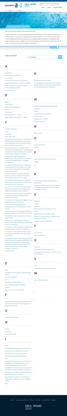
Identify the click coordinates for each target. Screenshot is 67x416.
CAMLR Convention (11, 129)
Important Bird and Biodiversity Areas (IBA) (17, 348)
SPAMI (36, 211)
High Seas (8, 331)
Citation (31, 400)
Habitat (7, 329)
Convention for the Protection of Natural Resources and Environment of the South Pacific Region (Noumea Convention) (17, 175)
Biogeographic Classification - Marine (16, 117)
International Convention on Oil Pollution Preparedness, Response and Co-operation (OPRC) (17, 379)
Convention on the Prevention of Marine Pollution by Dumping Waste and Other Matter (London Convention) (18, 222)
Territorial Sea (38, 233)
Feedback (53, 400)
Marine (19, 10)
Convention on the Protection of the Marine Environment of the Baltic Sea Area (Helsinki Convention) (18, 233)
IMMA (6, 346)
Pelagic (36, 161)
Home (42, 7)
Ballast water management (13, 107)
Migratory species (39, 121)
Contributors (46, 400)
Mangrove (37, 109)
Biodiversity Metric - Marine (13, 115)
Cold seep (8, 134)
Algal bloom (8, 73)
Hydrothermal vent (10, 334)
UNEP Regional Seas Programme (44, 249)
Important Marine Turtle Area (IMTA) (15, 353)
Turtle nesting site (39, 235)
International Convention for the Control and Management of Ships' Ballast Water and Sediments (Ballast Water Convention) (18, 363)
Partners (37, 400)
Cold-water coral (10, 136)
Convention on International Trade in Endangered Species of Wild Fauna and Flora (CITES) (18, 206)
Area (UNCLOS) (9, 90)
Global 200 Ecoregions (12, 317)
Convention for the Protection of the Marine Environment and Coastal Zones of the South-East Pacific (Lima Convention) (18, 182)
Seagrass (36, 204)
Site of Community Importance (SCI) (45, 209)
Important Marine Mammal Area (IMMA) (16, 351)
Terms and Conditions (21, 400)
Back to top (64, 356)
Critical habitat (9, 251)
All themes (54, 4)
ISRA (6, 383)
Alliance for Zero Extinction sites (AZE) (16, 80)
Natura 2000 (38, 133)
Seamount (37, 206)
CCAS (7, 131)
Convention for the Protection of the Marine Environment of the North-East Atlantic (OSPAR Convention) (18, 195)
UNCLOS (37, 247)
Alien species (9, 78)
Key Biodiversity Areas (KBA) (42, 80)
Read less (53, 47)
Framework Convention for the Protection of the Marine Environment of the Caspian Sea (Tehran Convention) (18, 303)
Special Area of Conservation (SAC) (44, 214)
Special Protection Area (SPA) (43, 221)
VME (35, 266)
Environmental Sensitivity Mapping (15, 285)
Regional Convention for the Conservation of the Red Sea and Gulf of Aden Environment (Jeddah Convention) (47, 187)
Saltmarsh (37, 201)
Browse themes (58, 7)
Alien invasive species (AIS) (13, 75)
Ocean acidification (40, 145)
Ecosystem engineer (11, 277)
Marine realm (38, 116)
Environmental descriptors (13, 282)
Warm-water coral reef (41, 280)
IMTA (6, 358)
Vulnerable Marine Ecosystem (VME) (44, 268)
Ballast (7, 102)
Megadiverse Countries (41, 119)
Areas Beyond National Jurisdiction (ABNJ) (17, 83)
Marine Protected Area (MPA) (42, 114)
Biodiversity (8, 112)
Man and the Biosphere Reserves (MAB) (45, 106)
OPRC (36, 147)
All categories (32, 57)
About (49, 7)
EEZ (6, 279)
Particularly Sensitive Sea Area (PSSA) (45, 159)
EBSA (6, 270)
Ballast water (9, 104)
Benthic (7, 109)
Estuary (7, 287)
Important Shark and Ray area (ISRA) (15, 356)
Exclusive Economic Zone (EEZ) (14, 290)
